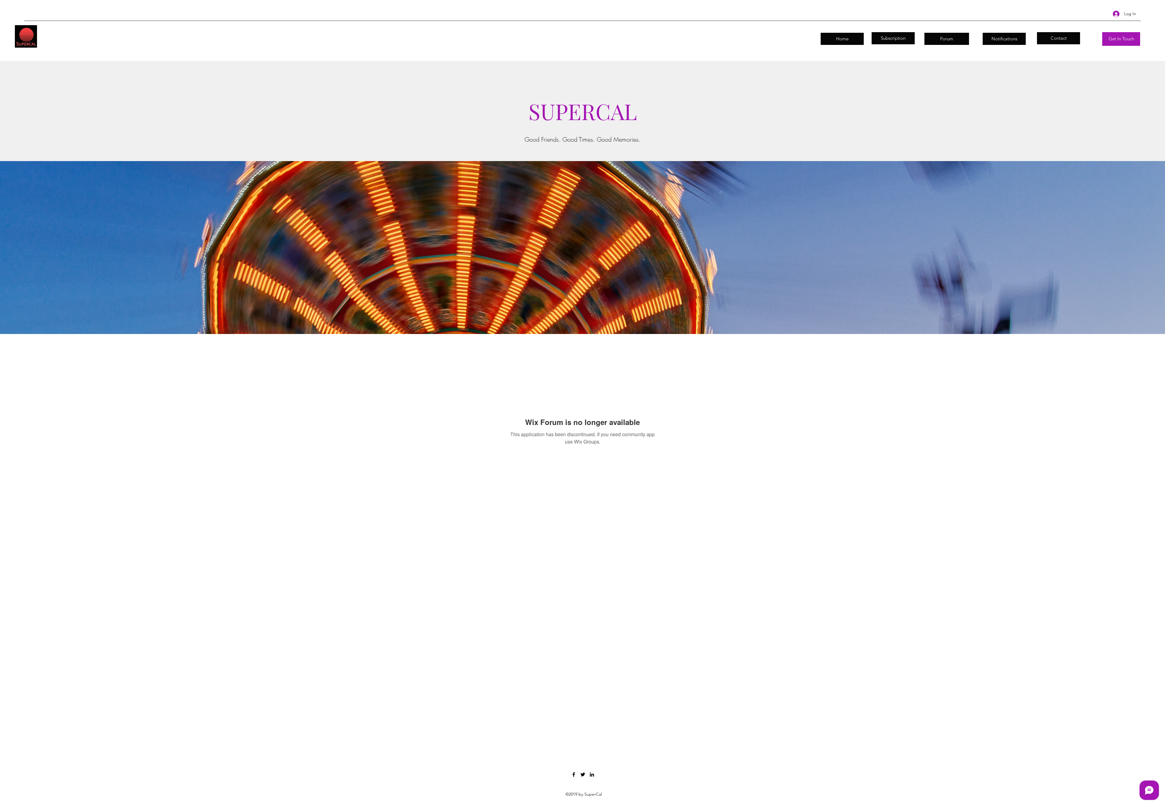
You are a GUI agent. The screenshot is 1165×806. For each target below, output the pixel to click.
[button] (1121, 39)
